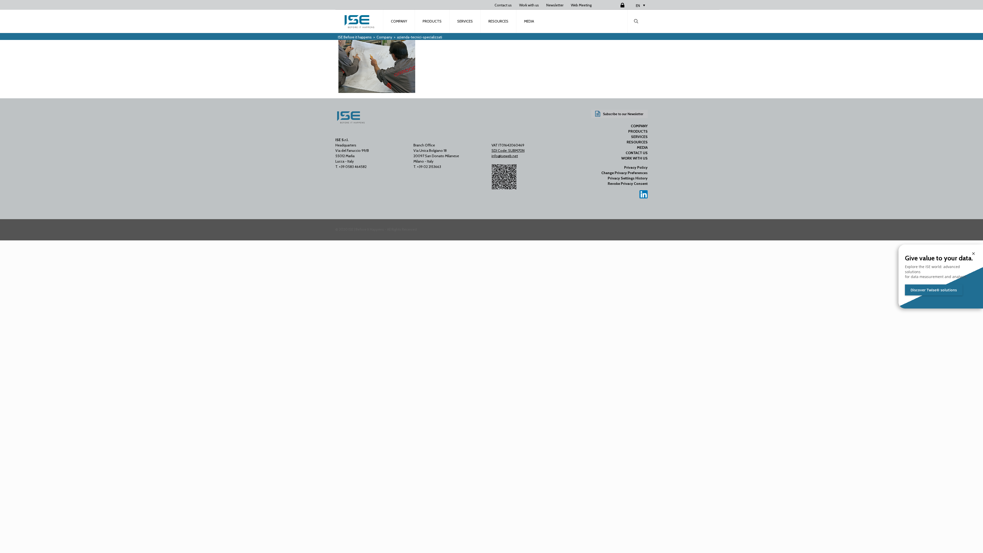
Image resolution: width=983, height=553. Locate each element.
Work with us (529, 5)
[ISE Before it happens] (359, 21)
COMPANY (639, 126)
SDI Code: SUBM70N (508, 150)
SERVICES (639, 136)
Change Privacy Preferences (624, 173)
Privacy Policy (636, 167)
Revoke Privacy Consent (628, 183)
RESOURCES (637, 142)
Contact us (503, 5)
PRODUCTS (638, 131)
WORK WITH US (634, 158)
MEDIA (642, 147)
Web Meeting (581, 5)
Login (616, 5)
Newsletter (554, 5)
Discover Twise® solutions (934, 290)
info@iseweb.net (505, 156)
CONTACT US (637, 153)
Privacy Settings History (628, 178)
